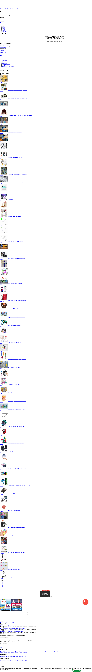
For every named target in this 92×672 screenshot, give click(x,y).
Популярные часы (5, 65)
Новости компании (4, 617)
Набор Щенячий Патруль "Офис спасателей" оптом (16, 317)
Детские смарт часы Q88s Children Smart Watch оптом (16, 426)
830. (1, 158)
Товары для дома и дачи (14, 652)
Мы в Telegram (19, 8)
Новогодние (87, 651)
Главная (3, 26)
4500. (2, 561)
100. (1, 116)
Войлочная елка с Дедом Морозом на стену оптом (16, 443)
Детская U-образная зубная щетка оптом (14, 342)
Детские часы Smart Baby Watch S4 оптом (14, 325)
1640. (2, 553)
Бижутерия (78, 651)
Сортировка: (2, 73)
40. (1, 511)
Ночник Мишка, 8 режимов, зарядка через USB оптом (16, 207)
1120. (2, 376)
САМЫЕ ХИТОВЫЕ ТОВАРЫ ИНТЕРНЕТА (8, 641)
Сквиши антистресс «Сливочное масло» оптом (15, 81)
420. (1, 133)
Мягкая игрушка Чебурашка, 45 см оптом (14, 308)
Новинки (3, 61)
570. (1, 250)
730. (1, 99)
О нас (1, 656)
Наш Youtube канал (13, 8)
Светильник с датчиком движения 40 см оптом (15, 224)
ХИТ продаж (47, 651)
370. (1, 242)
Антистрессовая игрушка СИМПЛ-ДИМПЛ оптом (16, 518)
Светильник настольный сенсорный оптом (15, 283)
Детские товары (59, 651)
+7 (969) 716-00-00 (3, 50)
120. (1, 183)
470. (1, 284)
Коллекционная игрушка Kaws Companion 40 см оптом (17, 300)
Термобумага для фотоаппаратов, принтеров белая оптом (17, 182)
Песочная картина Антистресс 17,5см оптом (15, 140)
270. (1, 141)
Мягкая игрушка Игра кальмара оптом (14, 434)
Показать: (2, 74)
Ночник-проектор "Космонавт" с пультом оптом (16, 291)
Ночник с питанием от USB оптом (13, 249)
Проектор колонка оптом (12, 199)
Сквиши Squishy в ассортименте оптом (14, 535)
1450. (2, 494)
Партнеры (4, 31)
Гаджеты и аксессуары (6, 64)
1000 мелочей (4, 63)
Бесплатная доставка (10, 660)
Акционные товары (73, 651)
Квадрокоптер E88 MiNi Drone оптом (14, 493)
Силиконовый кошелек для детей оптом (14, 216)
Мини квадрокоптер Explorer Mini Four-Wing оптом (16, 552)
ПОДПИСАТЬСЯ (30, 640)
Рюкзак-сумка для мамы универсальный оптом (15, 157)
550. (1, 326)
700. (1, 402)
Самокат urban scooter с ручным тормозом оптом (16, 577)
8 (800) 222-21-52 (3, 52)
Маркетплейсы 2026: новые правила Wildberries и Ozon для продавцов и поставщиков (14, 622)
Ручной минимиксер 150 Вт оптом (13, 123)
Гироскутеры (82, 651)
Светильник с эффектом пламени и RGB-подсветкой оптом (17, 90)
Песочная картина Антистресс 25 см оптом (15, 132)
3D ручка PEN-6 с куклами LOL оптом (14, 384)
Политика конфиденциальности (20, 656)
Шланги (8, 652)
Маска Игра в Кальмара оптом (13, 451)
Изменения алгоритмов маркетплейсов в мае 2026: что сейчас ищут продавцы (13, 628)
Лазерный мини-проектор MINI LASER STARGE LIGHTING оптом (19, 485)
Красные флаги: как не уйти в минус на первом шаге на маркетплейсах (12, 631)
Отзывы (3, 29)
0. (1, 418)
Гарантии (3, 28)
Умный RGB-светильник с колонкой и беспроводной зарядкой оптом (19, 275)
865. (1, 477)
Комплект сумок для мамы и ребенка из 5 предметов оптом (17, 98)
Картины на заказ (5, 62)
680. (1, 200)
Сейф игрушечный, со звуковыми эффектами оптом (16, 527)
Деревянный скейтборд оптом (13, 544)
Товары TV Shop (54, 651)
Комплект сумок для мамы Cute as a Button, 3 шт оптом (17, 468)
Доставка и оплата (3, 660)
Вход (1, 47)
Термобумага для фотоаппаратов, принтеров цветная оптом (17, 174)
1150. (2, 107)
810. (1, 309)
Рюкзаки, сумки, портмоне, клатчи (8, 66)
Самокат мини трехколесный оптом (14, 569)
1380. (2, 301)
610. (1, 469)
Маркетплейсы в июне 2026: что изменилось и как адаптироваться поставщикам (13, 625)
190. (1, 351)
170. (1, 124)
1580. (2, 318)
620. (1, 225)
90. (1, 536)
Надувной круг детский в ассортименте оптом (15, 350)
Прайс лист (2, 55)
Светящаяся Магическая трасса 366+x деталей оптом (16, 476)
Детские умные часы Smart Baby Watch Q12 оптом (16, 266)
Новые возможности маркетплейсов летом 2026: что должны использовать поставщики (14, 619)
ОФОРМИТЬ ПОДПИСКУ (4, 637)
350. (1, 91)
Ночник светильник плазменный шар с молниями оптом (17, 258)
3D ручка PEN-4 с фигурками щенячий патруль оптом (16, 392)
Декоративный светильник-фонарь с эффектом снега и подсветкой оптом (20, 115)
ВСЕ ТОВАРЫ (4, 60)
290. (1, 334)
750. (1, 292)
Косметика (20, 652)
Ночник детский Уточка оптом (13, 165)
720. (1, 368)
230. (1, 360)
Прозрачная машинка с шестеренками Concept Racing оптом (17, 333)
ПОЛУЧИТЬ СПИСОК (4, 45)
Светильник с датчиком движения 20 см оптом (15, 241)
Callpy (80, 670)
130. (1, 343)
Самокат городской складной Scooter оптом (15, 560)
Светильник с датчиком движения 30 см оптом (15, 233)
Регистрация (4, 47)
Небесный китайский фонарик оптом (14, 510)
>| (2, 587)
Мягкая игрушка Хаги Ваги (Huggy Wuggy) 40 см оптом (17, 359)
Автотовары (67, 651)
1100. (2, 208)
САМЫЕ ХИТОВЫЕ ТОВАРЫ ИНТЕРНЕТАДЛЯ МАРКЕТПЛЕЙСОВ (8, 35)
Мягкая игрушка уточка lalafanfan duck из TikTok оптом (17, 401)
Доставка (3, 27)
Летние (50, 651)
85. (1, 82)
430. (1, 166)
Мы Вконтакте (2, 8)
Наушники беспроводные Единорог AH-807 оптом (16, 409)
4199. (2, 578)
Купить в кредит (24, 652)
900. (1, 528)
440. (1, 486)
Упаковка (5, 652)
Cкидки (64, 651)
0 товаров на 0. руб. (3, 33)
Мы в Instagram (7, 8)
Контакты (4, 30)
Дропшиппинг (19, 660)
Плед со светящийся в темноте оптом (14, 367)
